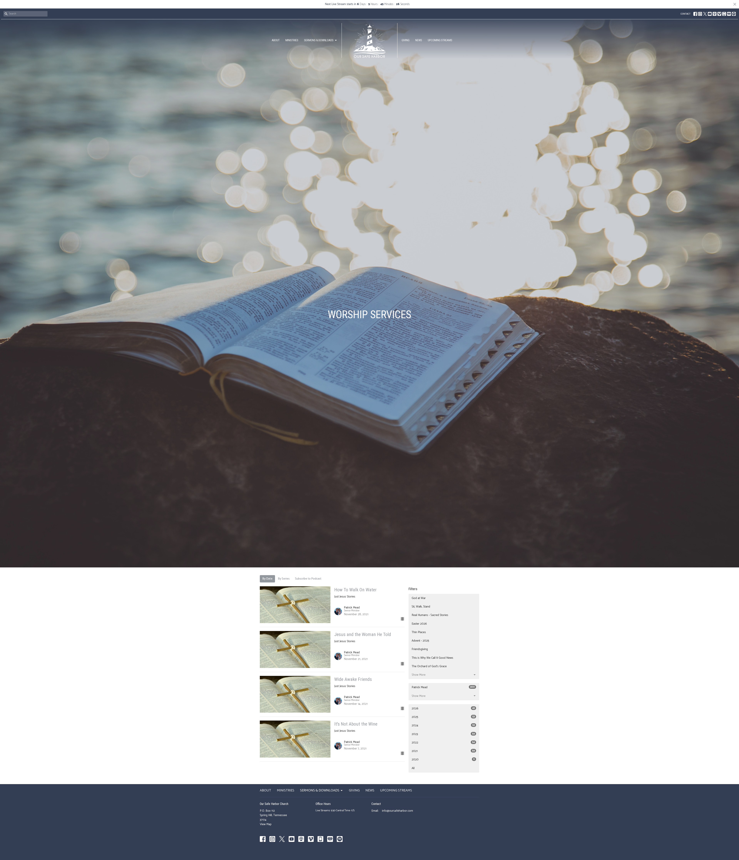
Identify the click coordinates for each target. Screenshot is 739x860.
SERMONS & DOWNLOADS (319, 40)
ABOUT (276, 40)
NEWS (418, 40)
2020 (443, 759)
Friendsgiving (420, 649)
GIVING (406, 40)
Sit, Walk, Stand (421, 606)
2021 (443, 751)
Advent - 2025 (420, 640)
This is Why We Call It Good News (432, 657)
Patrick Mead (443, 687)
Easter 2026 (419, 623)
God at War (419, 598)
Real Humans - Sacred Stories (430, 615)
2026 (443, 708)
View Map (266, 824)
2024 (443, 725)
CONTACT (685, 13)
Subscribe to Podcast (308, 578)
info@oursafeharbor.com (397, 811)
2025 (443, 717)
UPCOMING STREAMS (440, 40)
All (413, 768)
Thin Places (419, 632)
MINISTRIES (291, 40)
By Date (267, 578)
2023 (443, 734)
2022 (443, 742)
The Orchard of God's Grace (429, 666)
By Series (284, 578)
